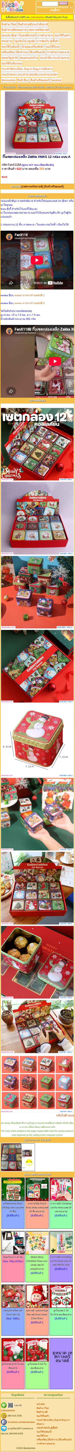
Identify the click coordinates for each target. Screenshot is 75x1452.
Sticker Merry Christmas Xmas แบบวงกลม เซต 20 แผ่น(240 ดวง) (37, 1263)
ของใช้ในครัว (62, 35)
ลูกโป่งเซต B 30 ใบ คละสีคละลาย (13, 1366)
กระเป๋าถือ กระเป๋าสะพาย (54, 57)
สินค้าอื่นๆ (23, 80)
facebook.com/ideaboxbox (21, 1422)
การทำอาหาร (45, 35)
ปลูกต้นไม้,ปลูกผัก (24, 41)
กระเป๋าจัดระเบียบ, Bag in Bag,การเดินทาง (27, 68)
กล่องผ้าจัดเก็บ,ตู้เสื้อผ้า (47, 1428)
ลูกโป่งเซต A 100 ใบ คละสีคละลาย (37, 1366)
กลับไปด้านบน (65, 1115)
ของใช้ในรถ (53, 46)
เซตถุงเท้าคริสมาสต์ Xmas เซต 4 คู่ (13, 1312)
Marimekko (8, 80)
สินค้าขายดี (42, 1412)
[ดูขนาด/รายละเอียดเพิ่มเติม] (38, 164)
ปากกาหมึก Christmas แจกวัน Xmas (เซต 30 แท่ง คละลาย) (61, 1207)
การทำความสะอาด (58, 52)
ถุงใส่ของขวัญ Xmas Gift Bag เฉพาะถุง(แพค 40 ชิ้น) (13, 1207)
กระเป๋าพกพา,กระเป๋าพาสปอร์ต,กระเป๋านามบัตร (29, 74)
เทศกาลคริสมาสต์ (38, 29)
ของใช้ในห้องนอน (11, 63)
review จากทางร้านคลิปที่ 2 (29, 303)
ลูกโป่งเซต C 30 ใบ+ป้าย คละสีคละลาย (61, 1312)
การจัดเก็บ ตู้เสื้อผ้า (48, 41)
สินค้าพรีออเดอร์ (40, 80)
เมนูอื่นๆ (55, 9)
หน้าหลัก (41, 1404)
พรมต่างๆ (7, 41)
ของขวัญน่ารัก (9, 57)
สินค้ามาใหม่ (8, 24)
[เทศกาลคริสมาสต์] (32, 186)
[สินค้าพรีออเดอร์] (54, 186)
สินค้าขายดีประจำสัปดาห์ (33, 24)
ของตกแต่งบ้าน (29, 57)
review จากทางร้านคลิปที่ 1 (29, 295)
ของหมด (56, 80)
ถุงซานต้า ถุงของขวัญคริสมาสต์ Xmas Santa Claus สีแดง (37, 1314)
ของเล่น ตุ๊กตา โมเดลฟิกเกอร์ (18, 35)
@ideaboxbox (37, 17)
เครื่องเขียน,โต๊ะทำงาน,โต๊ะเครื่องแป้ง (23, 52)
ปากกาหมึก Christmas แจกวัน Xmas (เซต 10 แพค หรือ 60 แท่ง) (61, 1261)
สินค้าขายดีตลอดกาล (14, 29)
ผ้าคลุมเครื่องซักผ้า (33, 46)
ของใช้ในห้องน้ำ (10, 46)
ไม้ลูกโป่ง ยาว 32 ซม (13, 1257)
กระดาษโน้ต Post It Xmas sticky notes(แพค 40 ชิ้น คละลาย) (37, 1207)
